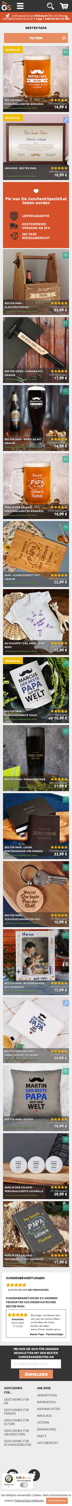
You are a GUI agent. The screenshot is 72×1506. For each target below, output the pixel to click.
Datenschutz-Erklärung (29, 1500)
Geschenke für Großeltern (16, 1432)
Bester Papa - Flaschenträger (46, 1334)
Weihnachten (48, 1409)
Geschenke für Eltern (16, 1422)
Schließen (66, 17)
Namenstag (46, 1402)
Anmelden (36, 1374)
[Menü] (30, 1475)
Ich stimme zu (57, 1500)
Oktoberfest (47, 1443)
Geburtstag (47, 1395)
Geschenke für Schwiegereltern (17, 1442)
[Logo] (6, 5)
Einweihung (46, 1429)
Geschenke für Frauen (16, 1411)
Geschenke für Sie (16, 1401)
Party (42, 1436)
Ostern (43, 1422)
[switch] (23, 1485)
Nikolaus (44, 1415)
